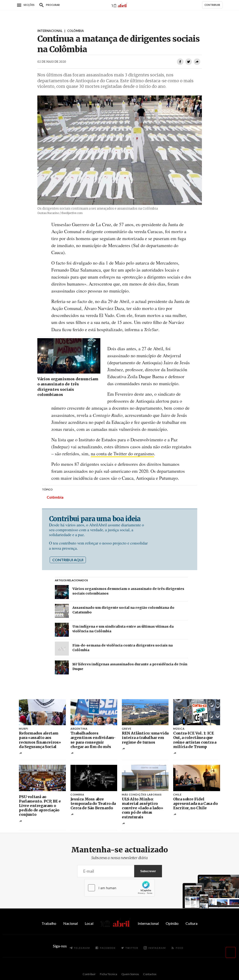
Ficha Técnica (108, 974)
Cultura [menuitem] (191, 923)
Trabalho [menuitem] (49, 923)
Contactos (149, 974)
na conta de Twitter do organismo (122, 453)
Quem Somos (130, 974)
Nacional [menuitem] (70, 923)
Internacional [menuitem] (148, 923)
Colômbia (55, 497)
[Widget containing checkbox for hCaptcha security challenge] (119, 888)
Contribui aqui (67, 560)
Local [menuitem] (89, 923)
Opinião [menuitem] (172, 923)
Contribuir (89, 974)
